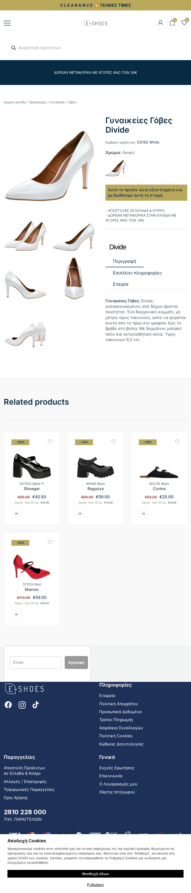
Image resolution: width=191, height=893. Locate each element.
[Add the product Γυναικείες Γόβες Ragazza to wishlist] (113, 441)
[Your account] (160, 23)
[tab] (124, 261)
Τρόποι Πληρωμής (116, 719)
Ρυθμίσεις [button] (95, 884)
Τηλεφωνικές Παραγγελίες (29, 789)
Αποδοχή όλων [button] (95, 873)
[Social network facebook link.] (8, 704)
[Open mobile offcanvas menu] (7, 23)
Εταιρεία (107, 695)
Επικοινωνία (110, 775)
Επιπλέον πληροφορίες (137, 272)
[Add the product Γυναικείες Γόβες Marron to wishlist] (50, 542)
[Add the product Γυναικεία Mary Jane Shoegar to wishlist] (50, 441)
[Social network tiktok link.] (36, 704)
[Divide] (117, 247)
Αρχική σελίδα (15, 102)
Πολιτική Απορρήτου (118, 703)
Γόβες (72, 102)
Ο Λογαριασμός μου (118, 783)
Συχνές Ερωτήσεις (117, 767)
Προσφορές (38, 102)
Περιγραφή (124, 261)
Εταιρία (121, 284)
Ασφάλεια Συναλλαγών (121, 727)
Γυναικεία (57, 102)
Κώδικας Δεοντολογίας (121, 743)
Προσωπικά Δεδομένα (120, 711)
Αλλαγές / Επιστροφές (25, 781)
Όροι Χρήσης (16, 797)
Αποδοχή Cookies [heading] (26, 840)
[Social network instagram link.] (22, 704)
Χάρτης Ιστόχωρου (117, 791)
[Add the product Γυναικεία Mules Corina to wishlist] (177, 441)
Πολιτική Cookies (115, 735)
